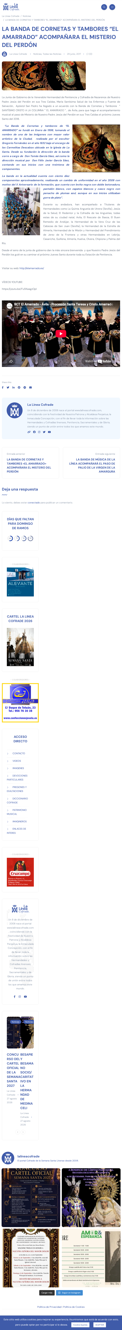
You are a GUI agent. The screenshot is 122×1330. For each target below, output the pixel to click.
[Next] (23, 1132)
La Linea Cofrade (18, 53)
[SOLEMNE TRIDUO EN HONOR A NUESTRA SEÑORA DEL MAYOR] (31, 1258)
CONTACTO (19, 753)
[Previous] (17, 1132)
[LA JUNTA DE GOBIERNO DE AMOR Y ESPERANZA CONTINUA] (91, 1258)
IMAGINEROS (20, 821)
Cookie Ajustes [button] (80, 1324)
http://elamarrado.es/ (32, 268)
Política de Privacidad (49, 1307)
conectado (34, 502)
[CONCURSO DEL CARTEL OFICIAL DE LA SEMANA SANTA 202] (31, 1197)
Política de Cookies (74, 1307)
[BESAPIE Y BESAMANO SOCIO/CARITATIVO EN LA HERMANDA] (91, 1197)
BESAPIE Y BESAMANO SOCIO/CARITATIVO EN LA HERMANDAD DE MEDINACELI (27, 1081)
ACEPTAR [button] (99, 1324)
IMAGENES (18, 768)
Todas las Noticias (52, 53)
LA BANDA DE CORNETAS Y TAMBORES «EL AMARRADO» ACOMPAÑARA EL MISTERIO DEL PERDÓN (29, 466)
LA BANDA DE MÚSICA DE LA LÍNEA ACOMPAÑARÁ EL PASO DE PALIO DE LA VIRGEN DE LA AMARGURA (92, 466)
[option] (13, 1060)
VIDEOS (17, 760)
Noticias (37, 53)
